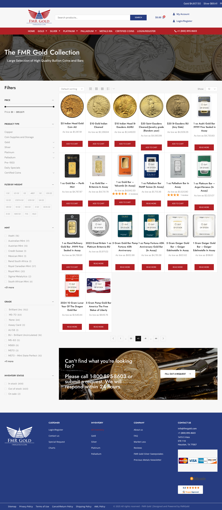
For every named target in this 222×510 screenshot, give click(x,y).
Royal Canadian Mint (19, 266)
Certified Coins (124, 31)
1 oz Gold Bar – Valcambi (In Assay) (125, 183)
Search (138, 17)
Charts (52, 447)
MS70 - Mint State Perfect (22, 355)
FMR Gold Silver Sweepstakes (148, 453)
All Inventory (97, 429)
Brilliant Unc (15, 309)
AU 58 (11, 330)
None (11, 319)
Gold (41, 31)
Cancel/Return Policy (62, 506)
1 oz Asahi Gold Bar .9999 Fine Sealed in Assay (204, 127)
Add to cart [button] (72, 144)
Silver (53, 31)
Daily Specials (12, 167)
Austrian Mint (15, 245)
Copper (9, 132)
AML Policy (99, 506)
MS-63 (12, 340)
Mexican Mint (15, 256)
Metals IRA (106, 31)
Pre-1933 (9, 162)
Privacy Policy (26, 506)
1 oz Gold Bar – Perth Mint (72, 185)
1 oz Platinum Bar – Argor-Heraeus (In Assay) (204, 187)
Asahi (11, 235)
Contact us (54, 435)
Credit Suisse (15, 251)
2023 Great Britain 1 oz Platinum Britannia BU (98, 244)
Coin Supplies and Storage (19, 137)
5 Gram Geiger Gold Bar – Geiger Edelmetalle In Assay (177, 246)
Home (31, 31)
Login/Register (146, 31)
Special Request (57, 441)
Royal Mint (14, 271)
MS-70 (12, 314)
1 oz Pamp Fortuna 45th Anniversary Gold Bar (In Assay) (151, 246)
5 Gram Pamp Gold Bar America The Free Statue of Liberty (98, 306)
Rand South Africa (18, 261)
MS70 (11, 350)
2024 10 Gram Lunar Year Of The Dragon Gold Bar (72, 306)
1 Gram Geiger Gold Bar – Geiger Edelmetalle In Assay (204, 246)
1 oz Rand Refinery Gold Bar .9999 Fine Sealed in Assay (72, 246)
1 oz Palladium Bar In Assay (177, 185)
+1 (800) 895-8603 (187, 432)
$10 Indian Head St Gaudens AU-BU (125, 125)
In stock (15, 383)
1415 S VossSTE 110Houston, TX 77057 (187, 441)
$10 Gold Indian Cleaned (98, 125)
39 (131, 338)
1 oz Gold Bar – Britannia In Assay (98, 185)
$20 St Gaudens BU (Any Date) (177, 125)
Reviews (138, 447)
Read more (204, 147)
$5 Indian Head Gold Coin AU (72, 125)
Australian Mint (16, 240)
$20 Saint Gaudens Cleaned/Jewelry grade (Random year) (151, 127)
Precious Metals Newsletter (147, 459)
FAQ (136, 435)
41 (145, 338)
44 (156, 338)
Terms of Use (42, 506)
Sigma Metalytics (17, 276)
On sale (14, 393)
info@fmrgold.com (187, 428)
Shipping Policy (83, 506)
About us (138, 429)
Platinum (69, 31)
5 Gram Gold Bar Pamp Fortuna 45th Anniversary (125, 246)
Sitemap (12, 506)
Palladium (87, 31)
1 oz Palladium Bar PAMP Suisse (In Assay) (151, 185)
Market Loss (140, 441)
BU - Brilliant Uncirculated (22, 335)
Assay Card (14, 325)
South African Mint (18, 281)
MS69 (11, 345)
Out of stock (18, 388)
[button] (177, 374)
